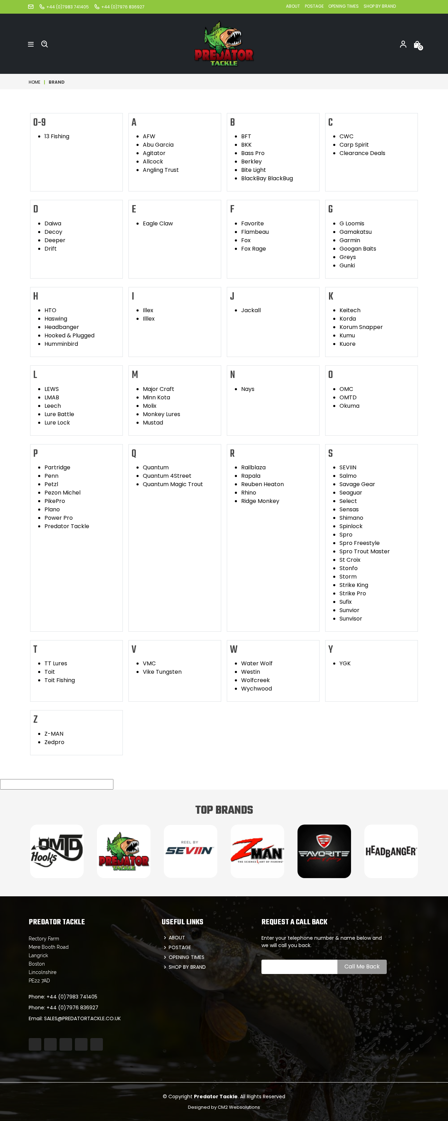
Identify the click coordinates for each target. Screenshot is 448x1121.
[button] (30, 43)
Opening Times (343, 6)
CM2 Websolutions (239, 1107)
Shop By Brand (380, 6)
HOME (34, 82)
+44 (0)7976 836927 (72, 1007)
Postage (315, 6)
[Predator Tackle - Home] (223, 43)
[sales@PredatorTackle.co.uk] (31, 6)
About (293, 6)
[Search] (44, 43)
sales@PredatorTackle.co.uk (82, 1018)
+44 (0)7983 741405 (72, 996)
